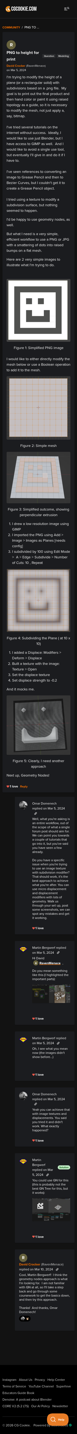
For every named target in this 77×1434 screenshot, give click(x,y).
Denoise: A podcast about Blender (27, 1400)
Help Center (56, 1380)
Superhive (63, 1386)
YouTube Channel (41, 1386)
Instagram (9, 1380)
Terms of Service (14, 1386)
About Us (25, 1380)
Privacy (40, 1380)
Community (11, 27)
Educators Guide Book (18, 1393)
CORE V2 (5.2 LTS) (15, 1406)
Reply (24, 786)
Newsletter (60, 1406)
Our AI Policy (40, 1406)
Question (49, 56)
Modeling (63, 56)
